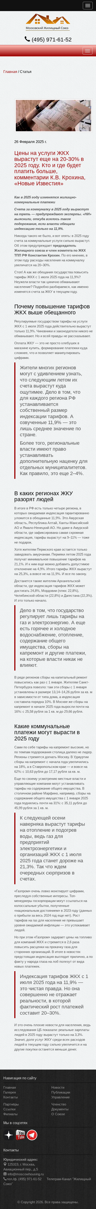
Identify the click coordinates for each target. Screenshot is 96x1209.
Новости (57, 1087)
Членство (58, 1104)
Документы (60, 1109)
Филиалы (10, 1114)
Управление (60, 1097)
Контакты (10, 1097)
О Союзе (58, 1114)
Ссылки (9, 1109)
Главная (10, 72)
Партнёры (11, 1104)
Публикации (60, 1092)
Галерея (9, 1092)
